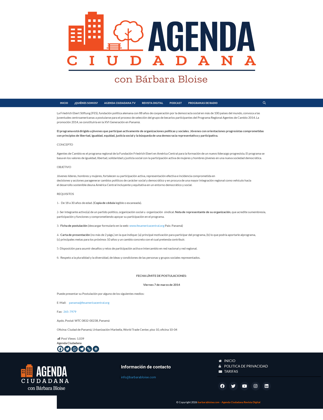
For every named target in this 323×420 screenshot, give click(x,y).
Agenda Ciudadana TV (120, 102)
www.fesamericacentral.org (146, 225)
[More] (96, 349)
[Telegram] (82, 349)
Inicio (64, 102)
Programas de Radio (203, 102)
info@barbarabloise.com (138, 377)
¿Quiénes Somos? (86, 102)
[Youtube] (244, 386)
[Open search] (264, 103)
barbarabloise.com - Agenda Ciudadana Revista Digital (229, 402)
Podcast (176, 102)
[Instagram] (255, 386)
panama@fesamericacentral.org (89, 302)
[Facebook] (60, 349)
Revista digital (152, 102)
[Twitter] (67, 349)
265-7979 (69, 311)
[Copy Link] (89, 349)
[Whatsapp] (74, 349)
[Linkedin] (266, 386)
